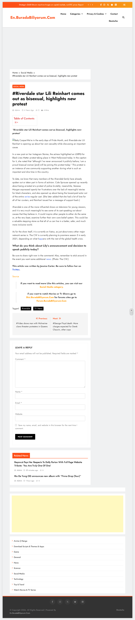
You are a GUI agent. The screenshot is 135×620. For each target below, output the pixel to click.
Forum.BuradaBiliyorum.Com (51, 300)
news (48, 259)
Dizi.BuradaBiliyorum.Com (40, 297)
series (27, 196)
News (16, 562)
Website (18, 414)
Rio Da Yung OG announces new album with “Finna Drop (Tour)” (47, 476)
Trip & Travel (19, 584)
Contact (114, 13)
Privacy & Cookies (95, 13)
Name (18, 391)
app (41, 238)
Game (16, 551)
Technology (18, 579)
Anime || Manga (20, 541)
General (17, 557)
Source (15, 276)
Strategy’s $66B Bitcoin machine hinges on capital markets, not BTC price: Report (51, 5)
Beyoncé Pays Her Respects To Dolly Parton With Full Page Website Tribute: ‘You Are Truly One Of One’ (48, 463)
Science (17, 568)
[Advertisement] (67, 48)
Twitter (15, 269)
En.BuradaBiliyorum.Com (32, 17)
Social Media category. (51, 286)
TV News (38, 308)
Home (63, 13)
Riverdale (26, 308)
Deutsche (113, 20)
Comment (20, 359)
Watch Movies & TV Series (25, 589)
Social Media (18, 86)
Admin (17, 110)
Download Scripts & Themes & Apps (29, 546)
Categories (75, 13)
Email (18, 402)
